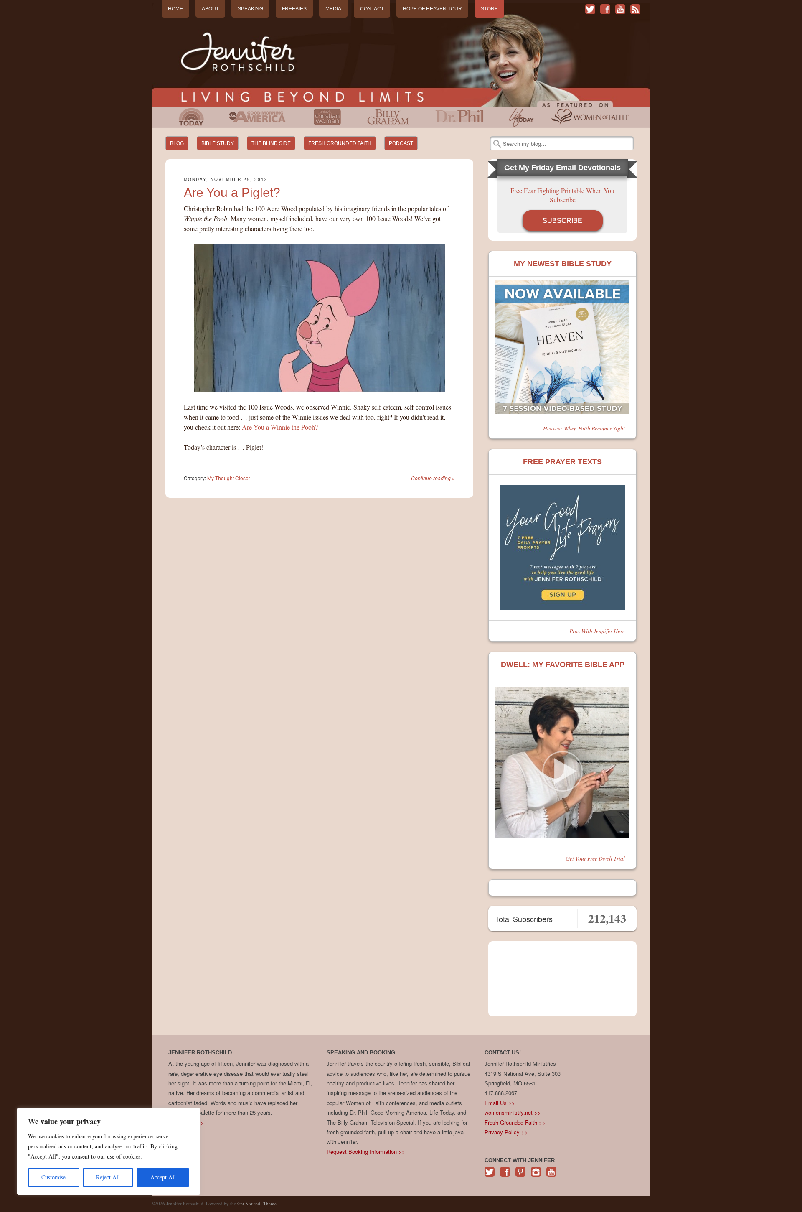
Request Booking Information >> (366, 1152)
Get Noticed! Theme (257, 1203)
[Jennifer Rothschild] (401, 55)
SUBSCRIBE (562, 220)
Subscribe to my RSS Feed (635, 9)
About (210, 9)
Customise (53, 1177)
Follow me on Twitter (590, 9)
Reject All (108, 1177)
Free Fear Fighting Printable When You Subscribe (562, 195)
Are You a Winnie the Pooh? (280, 427)
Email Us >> (500, 1103)
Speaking (250, 9)
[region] (108, 1151)
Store (489, 9)
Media (333, 9)
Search (497, 144)
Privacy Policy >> (506, 1132)
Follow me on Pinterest (520, 1176)
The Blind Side (271, 143)
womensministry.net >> (513, 1112)
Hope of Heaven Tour (432, 9)
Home (175, 9)
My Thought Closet (228, 477)
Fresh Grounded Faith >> (515, 1122)
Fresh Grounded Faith (339, 143)
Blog (177, 143)
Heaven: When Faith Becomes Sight (584, 428)
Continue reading (433, 477)
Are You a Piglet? (232, 192)
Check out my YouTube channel (620, 9)
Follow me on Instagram (536, 1176)
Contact (372, 9)
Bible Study (217, 143)
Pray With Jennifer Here (597, 631)
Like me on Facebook (605, 9)
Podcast (401, 143)
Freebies (294, 9)
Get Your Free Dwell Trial (595, 858)
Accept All (163, 1177)
